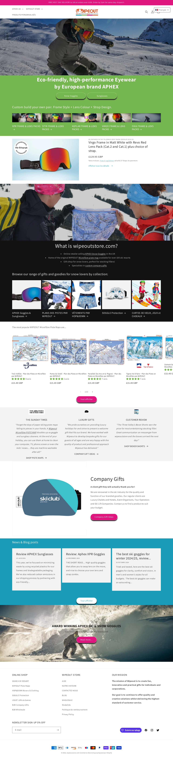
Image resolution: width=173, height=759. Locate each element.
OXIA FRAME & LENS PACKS (143, 128)
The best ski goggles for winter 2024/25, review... (133, 556)
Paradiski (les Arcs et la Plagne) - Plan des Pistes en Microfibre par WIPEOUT (104, 375)
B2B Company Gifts (20, 705)
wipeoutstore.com (73, 753)
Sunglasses (102, 96)
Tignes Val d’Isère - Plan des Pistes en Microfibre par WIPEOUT (141, 375)
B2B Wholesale (18, 709)
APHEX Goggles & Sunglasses (21, 314)
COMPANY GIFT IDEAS (84, 454)
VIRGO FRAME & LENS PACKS (113, 128)
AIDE (64, 681)
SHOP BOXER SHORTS (134, 446)
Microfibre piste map (89, 257)
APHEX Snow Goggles (95, 253)
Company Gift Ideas (104, 517)
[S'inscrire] (58, 730)
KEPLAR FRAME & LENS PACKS (84, 128)
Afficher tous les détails (99, 166)
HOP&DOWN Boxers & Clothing (25, 690)
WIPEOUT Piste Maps (21, 686)
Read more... (86, 639)
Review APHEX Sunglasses (34, 554)
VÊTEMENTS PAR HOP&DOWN (81, 314)
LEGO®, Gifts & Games (21, 700)
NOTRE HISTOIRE (69, 686)
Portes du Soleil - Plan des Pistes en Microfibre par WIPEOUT (68, 375)
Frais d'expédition (107, 161)
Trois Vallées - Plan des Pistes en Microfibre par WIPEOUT (29, 375)
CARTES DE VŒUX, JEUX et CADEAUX (146, 314)
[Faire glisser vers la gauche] (81, 392)
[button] (17, 9)
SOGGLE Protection (112, 312)
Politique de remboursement (75, 709)
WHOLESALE (67, 700)
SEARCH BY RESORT (20, 681)
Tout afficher (86, 399)
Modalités (66, 705)
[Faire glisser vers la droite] (92, 392)
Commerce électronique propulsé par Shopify (96, 753)
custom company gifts (96, 265)
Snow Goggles (71, 96)
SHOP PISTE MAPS (35, 457)
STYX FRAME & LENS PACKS (53, 128)
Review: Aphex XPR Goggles (85, 554)
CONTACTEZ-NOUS (70, 690)
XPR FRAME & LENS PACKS (26, 126)
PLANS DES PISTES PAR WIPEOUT (55, 314)
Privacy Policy (68, 714)
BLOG (64, 695)
